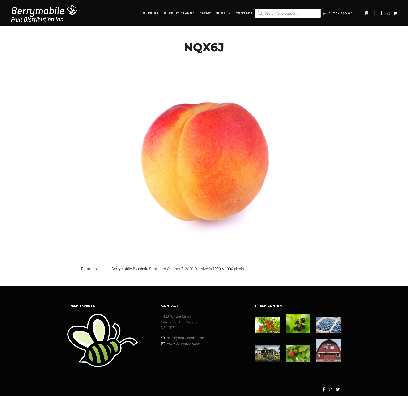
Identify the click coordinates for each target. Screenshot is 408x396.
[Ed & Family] (298, 323)
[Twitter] (395, 13)
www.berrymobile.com (184, 343)
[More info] (366, 13)
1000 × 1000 (223, 268)
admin (143, 268)
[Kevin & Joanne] (267, 353)
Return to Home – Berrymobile (106, 268)
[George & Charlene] (267, 325)
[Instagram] (388, 13)
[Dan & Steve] (328, 350)
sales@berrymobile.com (185, 338)
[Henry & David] (298, 353)
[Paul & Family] (328, 325)
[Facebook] (381, 13)
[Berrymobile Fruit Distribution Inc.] (45, 13)
